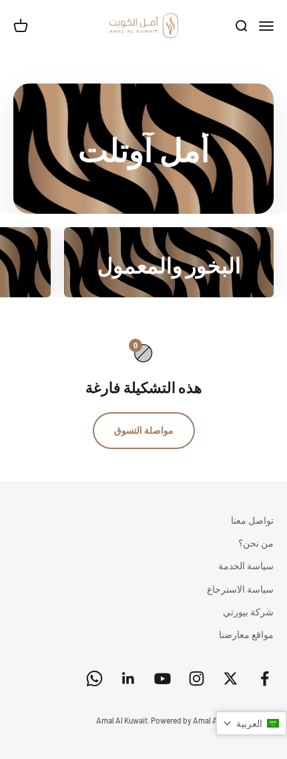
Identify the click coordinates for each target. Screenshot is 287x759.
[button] (251, 723)
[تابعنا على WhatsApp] (94, 678)
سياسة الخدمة (246, 565)
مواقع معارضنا (246, 634)
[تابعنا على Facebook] (265, 678)
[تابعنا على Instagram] (197, 678)
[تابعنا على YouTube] (163, 678)
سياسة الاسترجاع (240, 589)
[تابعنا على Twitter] (231, 678)
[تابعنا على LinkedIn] (128, 678)
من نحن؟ (256, 543)
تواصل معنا (252, 520)
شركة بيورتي (248, 611)
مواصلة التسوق (144, 430)
